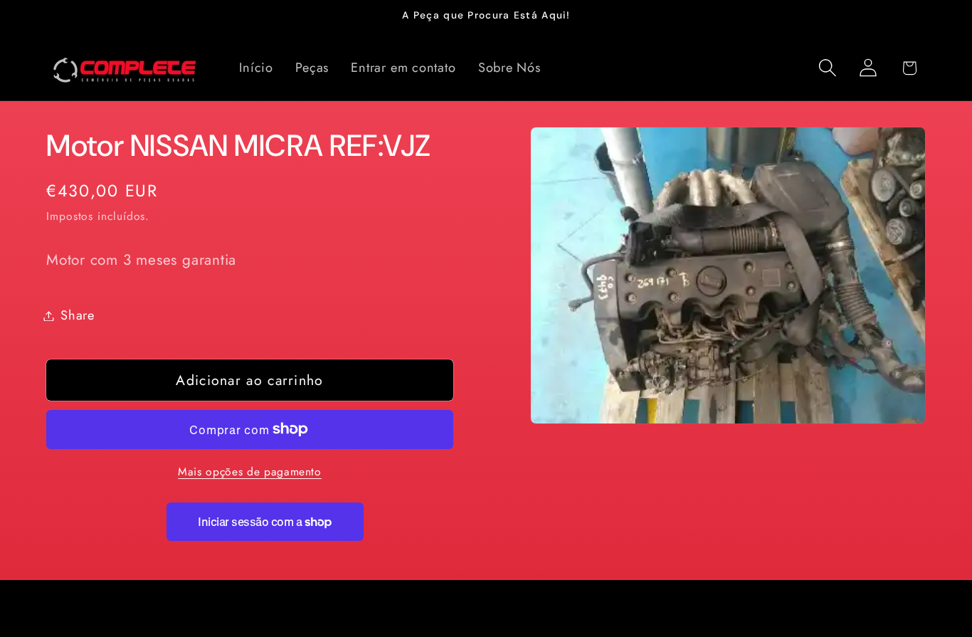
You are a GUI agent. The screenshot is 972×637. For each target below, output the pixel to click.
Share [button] (77, 315)
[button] (828, 68)
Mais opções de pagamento (250, 472)
